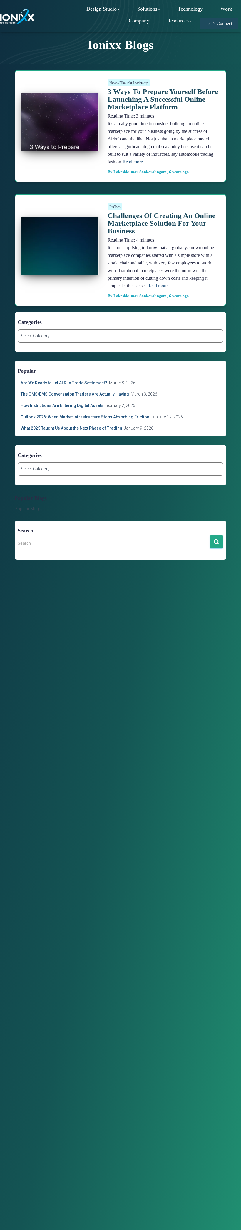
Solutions (147, 9)
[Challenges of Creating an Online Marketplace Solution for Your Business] (60, 268)
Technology (190, 9)
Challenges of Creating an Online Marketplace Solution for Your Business (161, 223)
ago (179, 172)
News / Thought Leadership (128, 83)
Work (226, 9)
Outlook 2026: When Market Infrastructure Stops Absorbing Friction (85, 417)
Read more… (135, 161)
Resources (178, 21)
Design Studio (101, 9)
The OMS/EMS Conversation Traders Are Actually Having (75, 394)
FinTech (114, 207)
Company (139, 21)
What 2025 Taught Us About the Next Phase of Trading (72, 428)
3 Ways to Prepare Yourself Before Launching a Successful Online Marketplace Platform (163, 99)
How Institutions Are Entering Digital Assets (62, 405)
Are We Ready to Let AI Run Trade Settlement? (64, 383)
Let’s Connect (219, 23)
